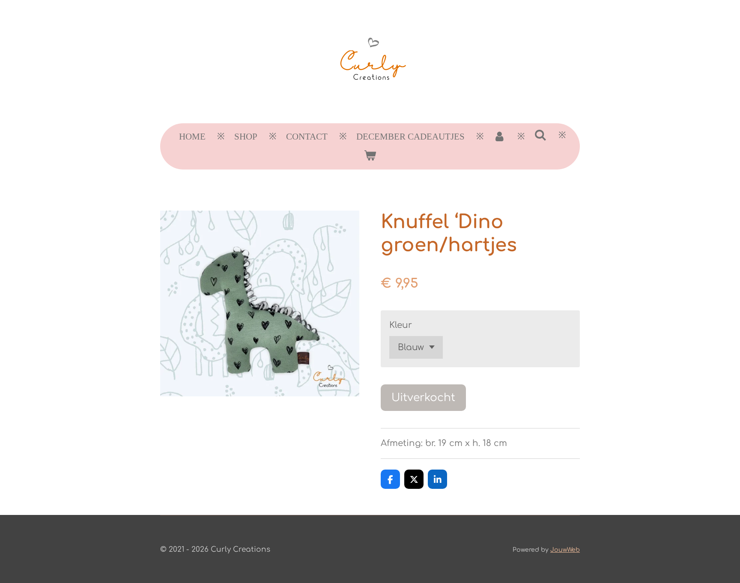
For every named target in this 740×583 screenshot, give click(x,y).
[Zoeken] (540, 135)
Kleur (400, 325)
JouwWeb (565, 550)
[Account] (499, 137)
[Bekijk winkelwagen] (369, 155)
